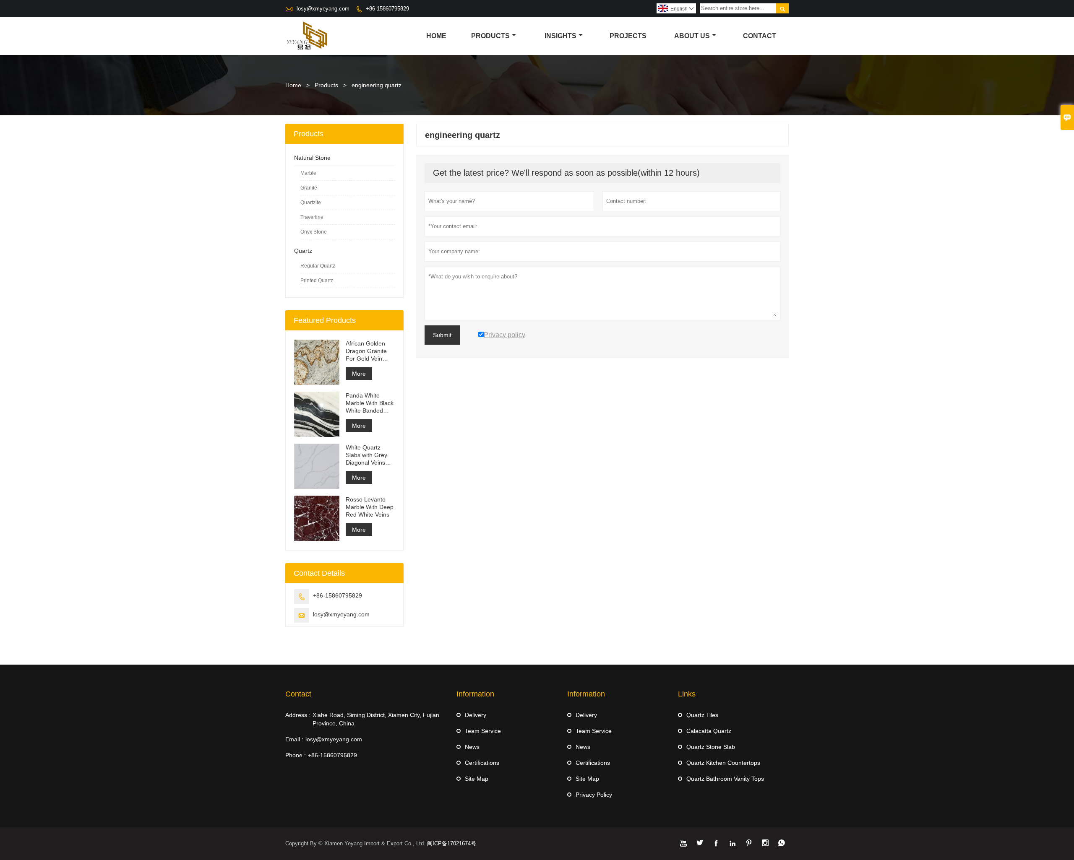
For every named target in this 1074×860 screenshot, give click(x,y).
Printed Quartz (316, 280)
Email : (294, 739)
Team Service (483, 730)
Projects (628, 35)
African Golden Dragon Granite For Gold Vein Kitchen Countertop (366, 351)
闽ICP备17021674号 (451, 843)
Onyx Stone (313, 232)
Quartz (303, 250)
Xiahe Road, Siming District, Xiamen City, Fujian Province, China (376, 719)
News (472, 746)
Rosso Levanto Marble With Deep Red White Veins (370, 507)
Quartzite (310, 202)
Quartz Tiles (702, 715)
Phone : (295, 755)
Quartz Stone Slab (710, 746)
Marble (308, 173)
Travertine (311, 217)
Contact (759, 35)
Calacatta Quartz (708, 730)
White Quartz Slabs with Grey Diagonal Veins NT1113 (366, 455)
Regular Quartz (317, 266)
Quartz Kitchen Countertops (723, 762)
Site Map (476, 778)
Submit (442, 335)
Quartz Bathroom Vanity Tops (725, 778)
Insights (560, 35)
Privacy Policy (594, 794)
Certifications (482, 762)
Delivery (475, 715)
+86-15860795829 (387, 8)
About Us (692, 35)
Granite (308, 188)
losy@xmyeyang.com (323, 8)
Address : (297, 715)
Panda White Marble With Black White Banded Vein (370, 403)
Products (490, 35)
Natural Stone (312, 157)
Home (436, 35)
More (359, 373)
